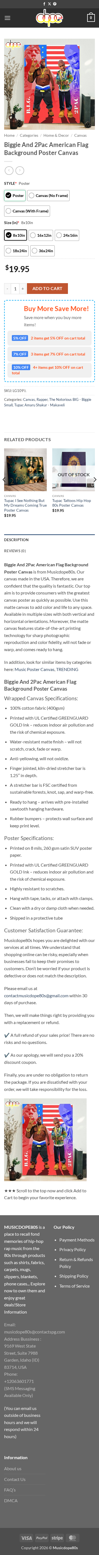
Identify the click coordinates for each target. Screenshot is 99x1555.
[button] (7, 18)
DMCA (11, 1500)
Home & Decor (56, 135)
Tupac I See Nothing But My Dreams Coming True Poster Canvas (25, 505)
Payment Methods (77, 1239)
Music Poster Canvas (34, 669)
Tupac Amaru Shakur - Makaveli (39, 405)
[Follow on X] (49, 4)
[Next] (94, 491)
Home (9, 135)
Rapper (42, 399)
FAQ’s (10, 1489)
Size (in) (11, 222)
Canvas (80, 135)
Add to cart (47, 288)
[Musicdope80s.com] (49, 18)
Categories (29, 135)
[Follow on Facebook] (44, 4)
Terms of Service (74, 1285)
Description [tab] (16, 540)
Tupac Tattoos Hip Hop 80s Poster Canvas (71, 503)
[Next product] (9, 170)
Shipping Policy (73, 1275)
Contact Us (15, 1479)
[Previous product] (19, 170)
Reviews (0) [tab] (15, 551)
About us (12, 1468)
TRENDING (67, 669)
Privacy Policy (72, 1249)
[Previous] (4, 491)
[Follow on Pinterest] (54, 4)
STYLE (10, 183)
